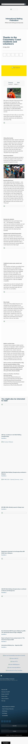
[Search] (25, 4)
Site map (3, 700)
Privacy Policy (4, 696)
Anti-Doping (4, 713)
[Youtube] (16, 2)
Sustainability (5, 715)
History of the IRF (5, 694)
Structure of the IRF (5, 691)
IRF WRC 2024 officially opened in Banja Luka (12, 507)
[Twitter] (14, 2)
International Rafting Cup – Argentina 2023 (11, 645)
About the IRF (4, 689)
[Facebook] (2, 721)
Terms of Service (5, 698)
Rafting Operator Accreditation (8, 706)
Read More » (4, 438)
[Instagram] (11, 2)
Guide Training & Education (8, 708)
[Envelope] (19, 2)
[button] (2, 25)
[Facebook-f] (8, 2)
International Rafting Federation (14, 19)
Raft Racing (4, 711)
